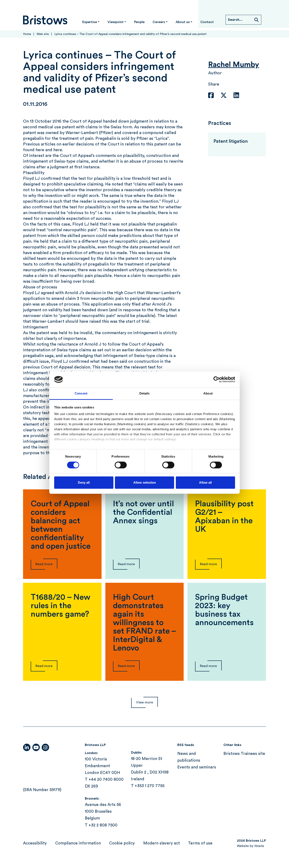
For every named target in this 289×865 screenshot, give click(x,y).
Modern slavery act (161, 843)
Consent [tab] (81, 393)
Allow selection (144, 482)
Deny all (84, 482)
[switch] (121, 465)
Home (27, 34)
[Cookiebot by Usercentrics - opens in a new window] (216, 379)
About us (183, 22)
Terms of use (200, 843)
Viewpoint (115, 22)
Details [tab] (144, 393)
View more (144, 702)
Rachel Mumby (233, 64)
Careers (159, 22)
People (139, 22)
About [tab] (208, 393)
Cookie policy (122, 843)
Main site (43, 34)
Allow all (205, 482)
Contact (207, 22)
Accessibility (35, 843)
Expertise (89, 22)
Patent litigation (230, 141)
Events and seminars (196, 767)
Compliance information (78, 843)
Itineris (259, 846)
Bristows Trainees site (244, 754)
